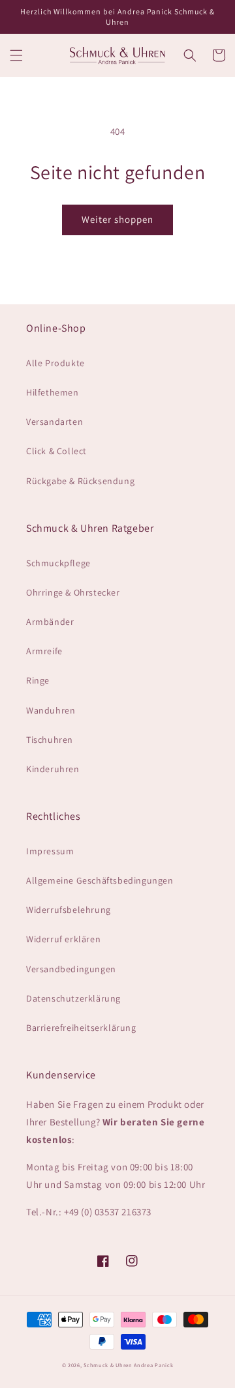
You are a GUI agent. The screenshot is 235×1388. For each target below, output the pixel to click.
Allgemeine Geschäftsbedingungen (100, 880)
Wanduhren (50, 710)
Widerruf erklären (63, 939)
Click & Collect (56, 451)
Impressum (50, 851)
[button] (16, 55)
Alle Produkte (55, 363)
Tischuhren (49, 739)
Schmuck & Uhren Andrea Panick (128, 1364)
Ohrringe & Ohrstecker (73, 592)
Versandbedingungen (71, 969)
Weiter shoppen (117, 219)
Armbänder (50, 622)
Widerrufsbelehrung (68, 910)
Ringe (38, 680)
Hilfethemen (52, 392)
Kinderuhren (53, 769)
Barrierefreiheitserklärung (81, 1028)
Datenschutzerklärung (73, 998)
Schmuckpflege (58, 563)
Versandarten (54, 421)
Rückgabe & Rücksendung (80, 481)
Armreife (44, 651)
